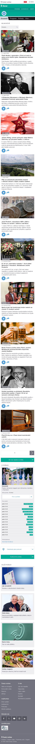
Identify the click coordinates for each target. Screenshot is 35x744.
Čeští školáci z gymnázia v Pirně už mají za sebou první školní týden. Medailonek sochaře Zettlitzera (17, 57)
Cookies (3, 739)
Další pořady (6, 565)
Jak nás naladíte (23, 686)
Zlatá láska (5, 613)
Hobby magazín (7, 669)
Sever (30, 529)
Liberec (30, 516)
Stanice (3, 691)
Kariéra (20, 694)
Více (27, 18)
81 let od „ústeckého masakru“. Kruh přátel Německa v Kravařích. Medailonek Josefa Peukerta (16, 265)
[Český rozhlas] (6, 2)
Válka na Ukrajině (6, 686)
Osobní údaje (11, 739)
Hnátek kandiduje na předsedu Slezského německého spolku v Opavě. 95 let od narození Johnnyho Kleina (16, 393)
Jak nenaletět (6, 586)
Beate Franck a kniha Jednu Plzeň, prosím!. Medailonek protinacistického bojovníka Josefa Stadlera (16, 349)
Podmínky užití (20, 739)
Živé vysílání (5, 702)
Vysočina (29, 532)
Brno (30, 506)
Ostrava (30, 522)
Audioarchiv (24, 9)
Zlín (31, 534)
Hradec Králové (27, 511)
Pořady (21, 18)
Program (17, 9)
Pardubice (29, 524)
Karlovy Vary (28, 514)
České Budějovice (27, 509)
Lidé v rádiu (21, 691)
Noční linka (6, 642)
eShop (3, 694)
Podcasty (4, 706)
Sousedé (5, 486)
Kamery (32, 9)
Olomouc (29, 519)
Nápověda (21, 689)
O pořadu (5, 465)
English (28, 739)
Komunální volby (6, 689)
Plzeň (30, 527)
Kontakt (20, 696)
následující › (32, 453)
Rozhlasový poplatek (24, 698)
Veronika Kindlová (7, 542)
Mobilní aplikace (6, 709)
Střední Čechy (28, 503)
